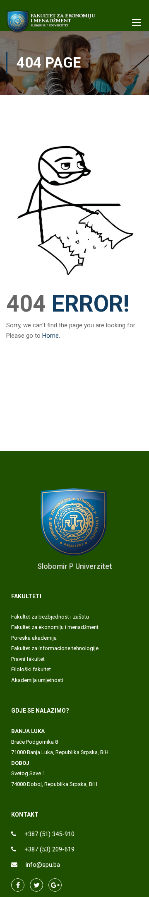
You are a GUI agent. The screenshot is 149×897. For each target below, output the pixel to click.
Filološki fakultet (31, 669)
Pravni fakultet (28, 659)
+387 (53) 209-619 (49, 849)
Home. (51, 335)
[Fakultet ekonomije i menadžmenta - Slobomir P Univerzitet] (51, 23)
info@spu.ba (43, 864)
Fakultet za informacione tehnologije (55, 648)
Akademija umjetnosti (37, 680)
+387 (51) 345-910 (49, 834)
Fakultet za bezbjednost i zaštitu (50, 617)
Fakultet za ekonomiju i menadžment (55, 627)
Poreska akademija (34, 638)
